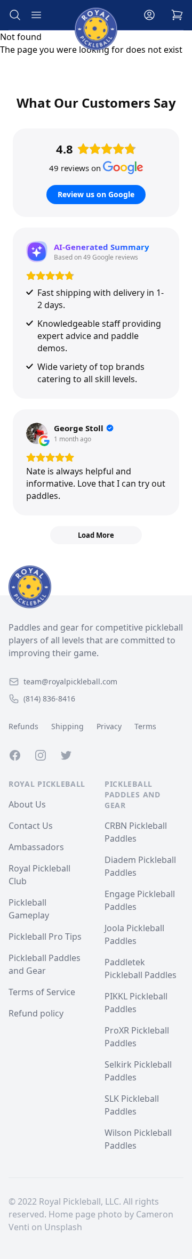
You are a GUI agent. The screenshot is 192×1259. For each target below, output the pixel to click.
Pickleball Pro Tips (45, 936)
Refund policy (36, 1013)
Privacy (109, 726)
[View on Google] (36, 433)
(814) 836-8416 (49, 698)
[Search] (15, 15)
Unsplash (63, 1227)
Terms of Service (42, 992)
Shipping (67, 726)
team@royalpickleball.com (70, 681)
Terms (145, 726)
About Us (27, 804)
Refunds (23, 726)
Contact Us (31, 826)
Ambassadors (36, 847)
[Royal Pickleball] (96, 587)
